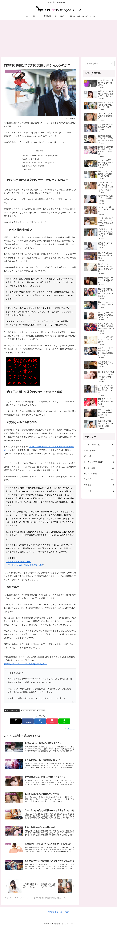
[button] (112, 63)
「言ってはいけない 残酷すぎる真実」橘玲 (24, 565)
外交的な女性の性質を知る (34, 166)
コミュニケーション (13, 711)
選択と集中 (28, 170)
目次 (37, 151)
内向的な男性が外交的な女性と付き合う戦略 (39, 163)
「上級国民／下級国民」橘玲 (18, 562)
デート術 (42, 711)
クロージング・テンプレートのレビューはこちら (25, 664)
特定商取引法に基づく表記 (58, 912)
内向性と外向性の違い (32, 159)
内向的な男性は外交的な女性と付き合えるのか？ (41, 155)
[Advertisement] (58, 39)
